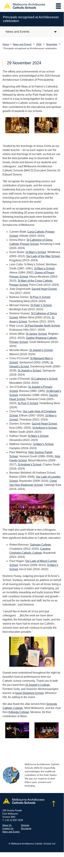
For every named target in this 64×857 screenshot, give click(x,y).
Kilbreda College (19, 712)
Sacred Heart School (44, 288)
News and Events (22, 44)
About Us (7, 825)
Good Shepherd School (29, 693)
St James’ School (36, 333)
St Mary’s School (36, 252)
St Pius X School (40, 297)
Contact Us (7, 828)
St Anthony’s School (44, 427)
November (51, 44)
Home (6, 44)
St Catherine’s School (44, 378)
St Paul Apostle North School (42, 325)
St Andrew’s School (29, 464)
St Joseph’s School (41, 350)
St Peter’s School (41, 305)
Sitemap (25, 825)
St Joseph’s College (37, 684)
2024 (39, 44)
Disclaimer (26, 828)
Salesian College (40, 544)
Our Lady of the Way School (43, 256)
